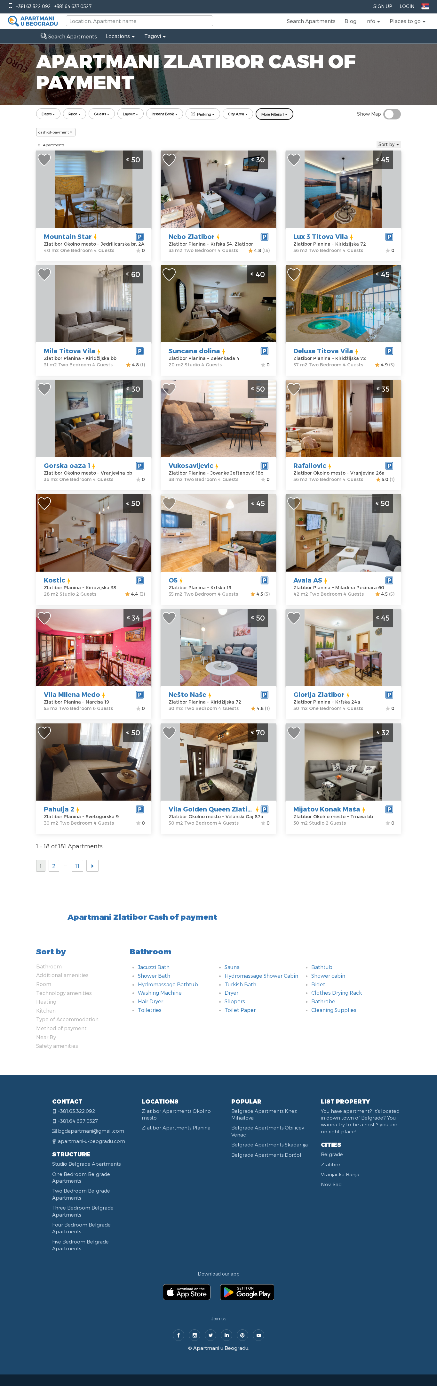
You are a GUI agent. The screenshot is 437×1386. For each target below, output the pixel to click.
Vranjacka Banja (340, 1174)
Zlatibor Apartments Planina (176, 1127)
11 (77, 865)
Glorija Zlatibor (319, 694)
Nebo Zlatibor (192, 236)
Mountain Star (68, 236)
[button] (373, 21)
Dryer (231, 993)
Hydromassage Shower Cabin (261, 976)
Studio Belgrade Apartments (86, 1164)
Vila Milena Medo (72, 694)
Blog (350, 21)
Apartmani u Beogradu (220, 1348)
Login (407, 6)
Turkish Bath (240, 984)
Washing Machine (160, 993)
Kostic (54, 580)
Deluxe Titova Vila (323, 351)
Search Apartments (311, 21)
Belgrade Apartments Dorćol (266, 1155)
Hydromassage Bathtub (168, 984)
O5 (173, 580)
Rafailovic (309, 465)
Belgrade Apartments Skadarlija (269, 1144)
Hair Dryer (150, 1001)
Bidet (318, 984)
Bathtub (321, 967)
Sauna (232, 967)
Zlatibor (330, 1164)
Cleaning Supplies (333, 1010)
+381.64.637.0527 (72, 6)
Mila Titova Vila (69, 351)
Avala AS (307, 580)
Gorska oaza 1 (67, 465)
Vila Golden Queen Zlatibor (214, 809)
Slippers (235, 1001)
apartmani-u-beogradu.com (91, 1141)
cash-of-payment (53, 132)
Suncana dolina (194, 351)
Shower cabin (328, 976)
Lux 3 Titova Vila (320, 236)
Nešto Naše (187, 694)
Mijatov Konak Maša (326, 809)
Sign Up (382, 6)
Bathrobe (323, 1001)
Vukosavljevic (191, 465)
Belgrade (332, 1154)
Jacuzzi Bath (154, 967)
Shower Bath (154, 976)
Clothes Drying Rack (336, 993)
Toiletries (150, 1010)
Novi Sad (331, 1184)
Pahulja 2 (59, 809)
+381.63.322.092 (33, 6)
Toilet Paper (240, 1010)
